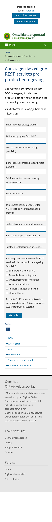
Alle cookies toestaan (26, 15)
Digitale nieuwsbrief (15, 474)
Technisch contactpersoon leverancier (24, 224)
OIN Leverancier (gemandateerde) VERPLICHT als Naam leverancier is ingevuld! (23, 208)
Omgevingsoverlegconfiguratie (24, 279)
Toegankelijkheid (13, 447)
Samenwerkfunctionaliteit (22, 270)
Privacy (8, 442)
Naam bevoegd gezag (22, 124)
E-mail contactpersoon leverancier (23, 235)
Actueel (11, 349)
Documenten (14, 354)
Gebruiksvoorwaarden (16, 437)
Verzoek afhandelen (19, 284)
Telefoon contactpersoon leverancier (24, 246)
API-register (14, 343)
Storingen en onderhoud (20, 360)
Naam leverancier (14, 193)
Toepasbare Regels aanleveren (24, 288)
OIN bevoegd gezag (21, 136)
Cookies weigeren (26, 21)
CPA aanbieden (16, 293)
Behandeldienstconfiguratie (23, 275)
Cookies (30, 10)
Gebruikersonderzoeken (20, 365)
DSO (10, 338)
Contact (9, 469)
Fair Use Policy (12, 479)
